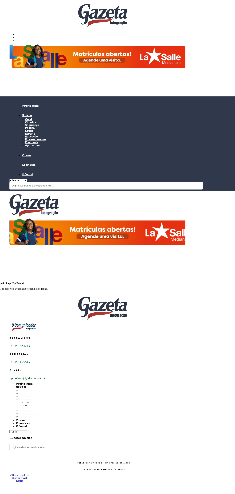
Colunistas (28, 164)
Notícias (27, 115)
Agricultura (32, 145)
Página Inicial (30, 105)
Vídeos (26, 155)
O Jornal (27, 174)
